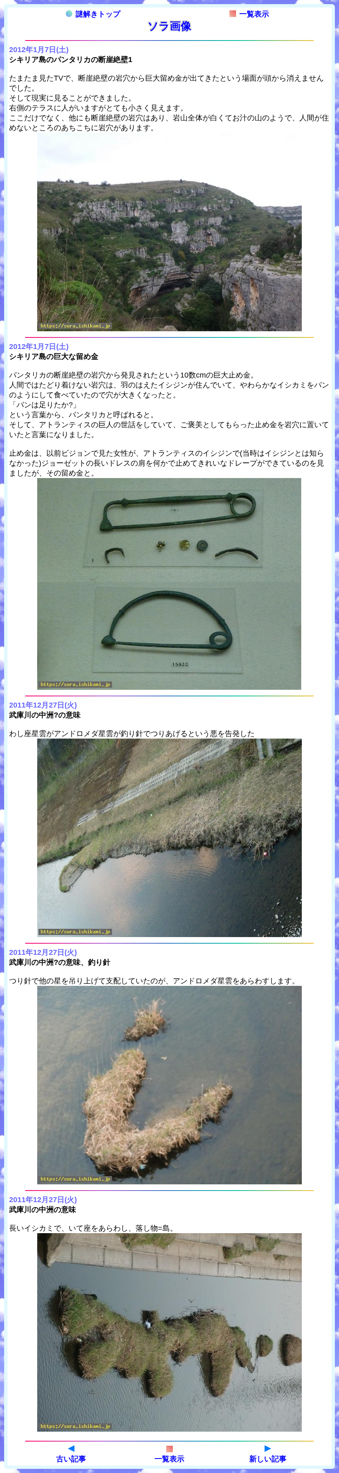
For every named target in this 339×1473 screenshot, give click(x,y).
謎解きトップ (98, 14)
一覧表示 (254, 14)
